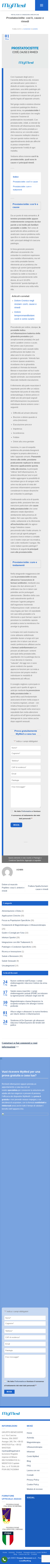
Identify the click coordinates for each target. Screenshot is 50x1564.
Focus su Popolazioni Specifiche (16, 920)
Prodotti (19, 1552)
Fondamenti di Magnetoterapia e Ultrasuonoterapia (24, 925)
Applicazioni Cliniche (11, 916)
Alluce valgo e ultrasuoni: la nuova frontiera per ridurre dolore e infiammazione (29, 1013)
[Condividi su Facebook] (17, 847)
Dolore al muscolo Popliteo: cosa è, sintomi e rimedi (13, 887)
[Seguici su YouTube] (38, 1504)
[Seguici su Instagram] (33, 1504)
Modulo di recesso (35, 1489)
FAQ (29, 1466)
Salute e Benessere (10, 956)
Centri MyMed (33, 1456)
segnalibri (37, 860)
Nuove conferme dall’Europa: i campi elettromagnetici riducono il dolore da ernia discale (28, 983)
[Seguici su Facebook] (29, 1504)
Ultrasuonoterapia (34, 1447)
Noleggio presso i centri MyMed (35, 1552)
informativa (27, 811)
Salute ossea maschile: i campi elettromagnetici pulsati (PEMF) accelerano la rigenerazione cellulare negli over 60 (29, 993)
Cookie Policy (33, 1484)
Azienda (30, 1438)
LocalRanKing (25, 1561)
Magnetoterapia (33, 1442)
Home (29, 1433)
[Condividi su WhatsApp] (10, 847)
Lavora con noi (33, 1470)
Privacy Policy (33, 1480)
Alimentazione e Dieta (11, 911)
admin (35, 29)
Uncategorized (8, 966)
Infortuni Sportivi (9, 937)
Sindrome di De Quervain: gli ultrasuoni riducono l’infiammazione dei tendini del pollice (27, 1022)
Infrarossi (31, 1452)
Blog (29, 1461)
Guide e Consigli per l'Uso (13, 933)
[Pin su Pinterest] (34, 847)
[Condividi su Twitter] (22, 847)
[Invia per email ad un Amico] (28, 847)
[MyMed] (14, 5)
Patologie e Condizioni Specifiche (25, 14)
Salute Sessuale (9, 961)
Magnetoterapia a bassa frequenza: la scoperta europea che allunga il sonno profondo (26, 1003)
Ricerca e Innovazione (11, 952)
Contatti (30, 1475)
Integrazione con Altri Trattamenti (16, 942)
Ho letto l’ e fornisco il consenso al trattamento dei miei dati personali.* (26, 814)
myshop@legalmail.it (11, 1451)
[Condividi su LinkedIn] (40, 847)
